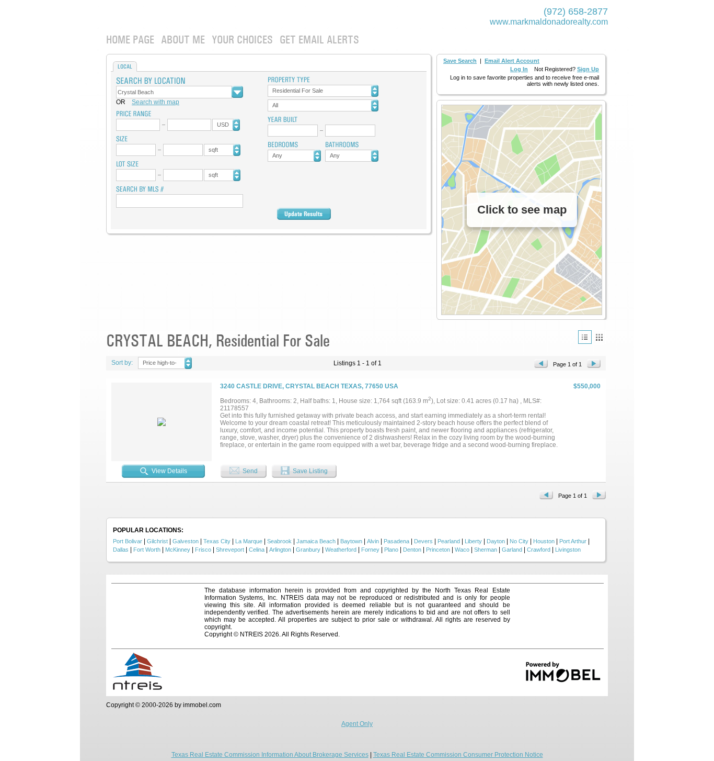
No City (519, 541)
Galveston (185, 541)
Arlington (280, 549)
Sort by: (122, 362)
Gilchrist (157, 541)
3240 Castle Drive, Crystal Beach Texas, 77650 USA (309, 386)
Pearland (448, 541)
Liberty (473, 541)
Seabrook (279, 541)
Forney (370, 549)
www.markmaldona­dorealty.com (549, 21)
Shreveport (230, 549)
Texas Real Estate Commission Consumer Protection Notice (458, 754)
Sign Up (588, 69)
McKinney (177, 549)
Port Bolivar (127, 541)
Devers (423, 541)
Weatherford (340, 549)
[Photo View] (599, 337)
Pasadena (396, 541)
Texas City (217, 541)
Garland (512, 549)
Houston (544, 541)
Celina (256, 549)
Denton (412, 549)
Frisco (203, 549)
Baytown (351, 541)
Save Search (460, 61)
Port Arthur (572, 541)
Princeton (438, 549)
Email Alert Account (512, 61)
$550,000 (587, 386)
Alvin (373, 541)
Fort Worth (146, 549)
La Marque (248, 541)
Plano (391, 549)
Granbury (308, 549)
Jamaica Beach (316, 541)
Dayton (496, 541)
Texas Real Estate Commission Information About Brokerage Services (269, 754)
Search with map (155, 102)
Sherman (485, 549)
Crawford (538, 549)
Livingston (568, 549)
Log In (519, 69)
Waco (462, 549)
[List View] (585, 337)
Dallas (121, 549)
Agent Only (357, 724)
